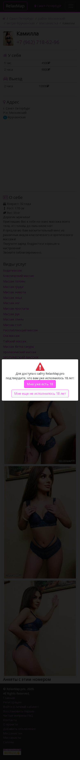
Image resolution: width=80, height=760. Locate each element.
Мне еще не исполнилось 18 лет (40, 393)
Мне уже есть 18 (40, 384)
